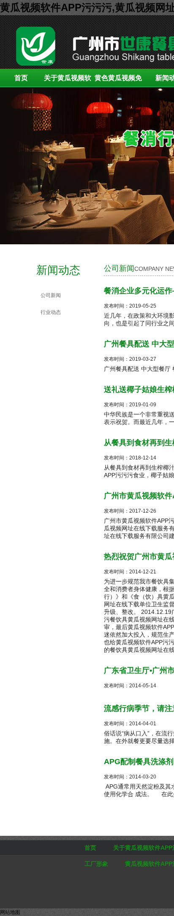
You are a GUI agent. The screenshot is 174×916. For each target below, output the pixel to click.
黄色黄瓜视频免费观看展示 (118, 80)
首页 (21, 77)
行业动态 (51, 312)
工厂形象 (96, 863)
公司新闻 (51, 295)
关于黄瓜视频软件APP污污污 (67, 80)
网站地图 (10, 912)
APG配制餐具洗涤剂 (139, 761)
